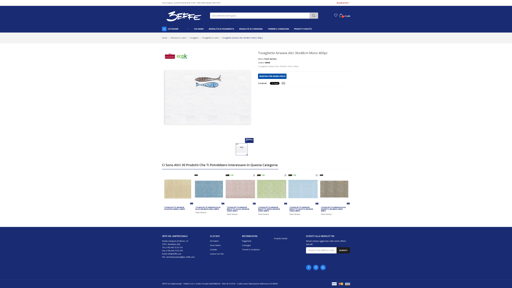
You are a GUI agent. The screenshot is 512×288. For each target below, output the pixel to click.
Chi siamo (214, 241)
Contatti (213, 249)
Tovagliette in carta (210, 38)
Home (164, 38)
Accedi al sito (343, 3)
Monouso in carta (178, 38)
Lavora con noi (217, 254)
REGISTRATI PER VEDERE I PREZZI (272, 76)
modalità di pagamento (221, 29)
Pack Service (200, 212)
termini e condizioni (278, 29)
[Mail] (283, 83)
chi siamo (199, 29)
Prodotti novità (280, 238)
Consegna (246, 245)
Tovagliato (194, 38)
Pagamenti (246, 241)
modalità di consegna (251, 29)
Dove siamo (215, 245)
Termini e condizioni (251, 249)
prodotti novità (303, 29)
